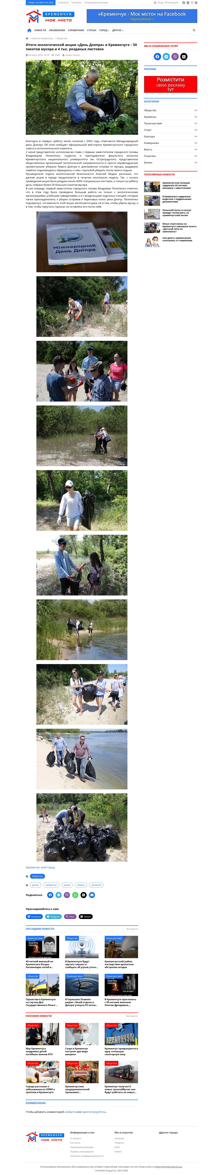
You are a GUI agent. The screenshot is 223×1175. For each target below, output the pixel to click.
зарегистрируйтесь (94, 1112)
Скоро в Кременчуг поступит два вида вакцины (76, 1051)
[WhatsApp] (75, 895)
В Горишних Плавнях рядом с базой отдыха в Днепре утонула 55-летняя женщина (81, 1002)
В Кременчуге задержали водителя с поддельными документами (176, 199)
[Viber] (67, 895)
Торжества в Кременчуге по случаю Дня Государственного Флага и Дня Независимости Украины (41, 1002)
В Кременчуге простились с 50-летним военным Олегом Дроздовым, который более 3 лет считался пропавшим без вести (120, 1002)
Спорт (170, 130)
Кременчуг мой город (40, 867)
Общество (37, 876)
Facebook (119, 1138)
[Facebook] (50, 895)
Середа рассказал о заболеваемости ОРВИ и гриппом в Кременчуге (40, 1089)
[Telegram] (59, 895)
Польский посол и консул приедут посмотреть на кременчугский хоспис (176, 213)
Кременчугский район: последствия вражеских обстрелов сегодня (119, 964)
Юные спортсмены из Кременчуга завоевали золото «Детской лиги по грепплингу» (179, 227)
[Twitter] (84, 895)
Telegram (119, 1142)
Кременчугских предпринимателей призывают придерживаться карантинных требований (81, 1089)
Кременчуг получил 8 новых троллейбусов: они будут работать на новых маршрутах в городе (120, 1089)
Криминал (170, 117)
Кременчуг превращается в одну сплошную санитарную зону (121, 1051)
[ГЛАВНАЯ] (29, 30)
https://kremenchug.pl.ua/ (168, 1166)
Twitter (118, 1151)
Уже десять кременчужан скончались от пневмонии (177, 239)
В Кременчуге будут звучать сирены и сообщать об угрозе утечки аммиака (81, 964)
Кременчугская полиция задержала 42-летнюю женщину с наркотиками (176, 185)
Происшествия (35, 938)
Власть (170, 149)
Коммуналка (170, 143)
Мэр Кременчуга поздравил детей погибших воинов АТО (39, 1051)
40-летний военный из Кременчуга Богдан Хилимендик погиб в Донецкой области (39, 964)
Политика (170, 156)
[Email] (92, 895)
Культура (170, 136)
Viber (117, 1147)
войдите (70, 1112)
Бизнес (170, 162)
